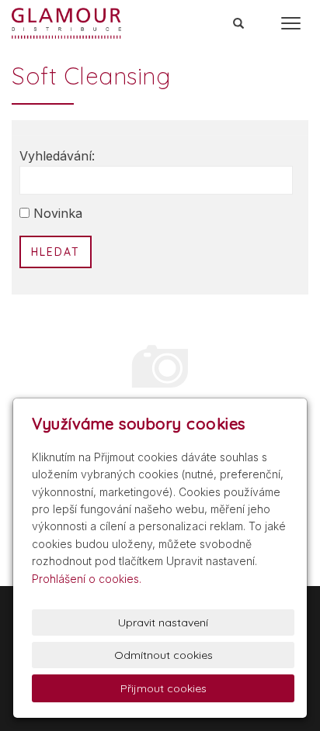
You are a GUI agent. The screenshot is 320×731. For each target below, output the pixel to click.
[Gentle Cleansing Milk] (160, 367)
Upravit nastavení (163, 622)
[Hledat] (239, 24)
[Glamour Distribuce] (66, 21)
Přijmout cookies (163, 688)
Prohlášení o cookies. (86, 578)
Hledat (55, 252)
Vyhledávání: (57, 156)
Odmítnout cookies (163, 655)
